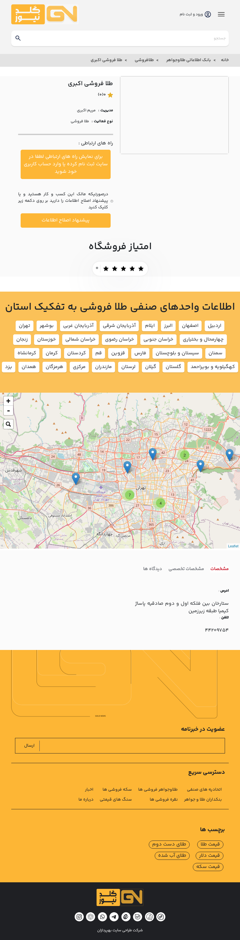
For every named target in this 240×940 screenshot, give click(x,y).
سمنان (215, 353)
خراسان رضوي (119, 339)
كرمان (52, 353)
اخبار (89, 789)
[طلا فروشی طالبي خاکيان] (127, 467)
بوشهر (47, 326)
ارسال (29, 745)
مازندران (103, 367)
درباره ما (85, 799)
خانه (225, 60)
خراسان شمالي (80, 339)
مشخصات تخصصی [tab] (186, 569)
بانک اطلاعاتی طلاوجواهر (188, 60)
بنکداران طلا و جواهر (203, 799)
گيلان (150, 367)
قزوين (118, 353)
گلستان (173, 367)
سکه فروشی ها (117, 789)
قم (98, 353)
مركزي (79, 367)
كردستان (76, 353)
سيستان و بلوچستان (177, 353)
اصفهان (190, 326)
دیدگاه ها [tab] (152, 569)
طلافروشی (144, 60)
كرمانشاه (27, 353)
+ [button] (8, 401)
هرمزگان (54, 367)
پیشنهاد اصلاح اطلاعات (66, 220)
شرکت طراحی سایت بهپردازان (120, 930)
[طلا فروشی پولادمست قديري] (200, 466)
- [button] (8, 410)
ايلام (150, 326)
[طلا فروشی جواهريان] (153, 454)
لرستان (128, 367)
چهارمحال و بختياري (203, 339)
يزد (8, 367)
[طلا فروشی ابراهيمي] (76, 478)
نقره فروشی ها (164, 799)
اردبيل (214, 326)
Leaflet (233, 545)
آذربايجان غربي (78, 326)
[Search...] (8, 424)
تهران (24, 326)
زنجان (22, 339)
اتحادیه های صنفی (204, 789)
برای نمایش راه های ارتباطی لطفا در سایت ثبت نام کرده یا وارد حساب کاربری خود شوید (66, 164)
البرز (168, 326)
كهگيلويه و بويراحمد (213, 367)
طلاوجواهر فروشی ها (158, 789)
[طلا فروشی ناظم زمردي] (229, 455)
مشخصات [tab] (219, 569)
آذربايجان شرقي (119, 326)
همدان (29, 367)
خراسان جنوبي (158, 339)
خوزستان (46, 339)
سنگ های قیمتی (116, 799)
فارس (140, 353)
